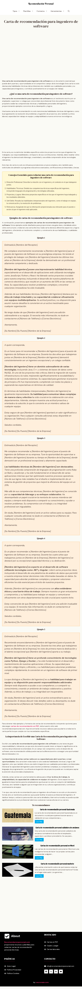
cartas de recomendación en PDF (25, 726)
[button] (68, 11)
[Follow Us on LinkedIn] (56, 971)
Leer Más (39, 822)
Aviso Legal (11, 966)
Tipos (15, 11)
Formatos (41, 11)
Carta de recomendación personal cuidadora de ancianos (57, 827)
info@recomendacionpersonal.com (60, 966)
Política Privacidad (14, 970)
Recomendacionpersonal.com (17, 942)
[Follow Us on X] (51, 971)
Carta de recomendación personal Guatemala (57, 809)
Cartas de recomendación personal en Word (57, 845)
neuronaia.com (42, 982)
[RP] (41, 3)
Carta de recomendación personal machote (57, 863)
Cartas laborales (53, 949)
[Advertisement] (41, 54)
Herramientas (56, 11)
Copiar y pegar (52, 946)
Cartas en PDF (52, 942)
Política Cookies (13, 973)
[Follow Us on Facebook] (46, 971)
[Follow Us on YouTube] (61, 971)
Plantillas (27, 11)
